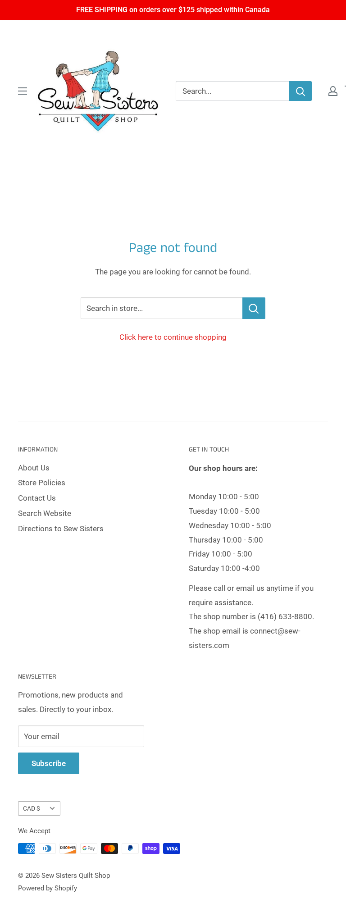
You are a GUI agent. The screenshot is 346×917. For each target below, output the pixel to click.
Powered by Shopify (47, 888)
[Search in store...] (253, 308)
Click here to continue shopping (173, 337)
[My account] (332, 91)
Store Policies (41, 482)
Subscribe (49, 763)
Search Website (44, 513)
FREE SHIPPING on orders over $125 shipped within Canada (173, 9)
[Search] (300, 91)
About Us (34, 467)
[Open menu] (22, 91)
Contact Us (37, 497)
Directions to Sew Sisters (61, 528)
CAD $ (31, 808)
